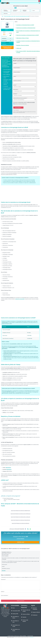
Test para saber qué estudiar (26, 610)
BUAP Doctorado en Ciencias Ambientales (20, 510)
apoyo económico (12, 347)
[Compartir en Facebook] (25, 529)
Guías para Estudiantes (35, 608)
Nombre (14, 63)
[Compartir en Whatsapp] (30, 529)
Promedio (15, 93)
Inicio (2, 16)
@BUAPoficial (8, 467)
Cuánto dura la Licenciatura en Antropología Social (25, 27)
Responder (4, 570)
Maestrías (24, 617)
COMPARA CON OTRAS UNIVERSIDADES (7, 47)
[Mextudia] (5, 3)
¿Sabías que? (18, 48)
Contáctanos (35, 615)
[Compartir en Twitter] (28, 529)
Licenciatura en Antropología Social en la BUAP (25, 25)
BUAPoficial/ (9, 469)
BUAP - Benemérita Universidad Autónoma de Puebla (21, 16)
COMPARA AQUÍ (20, 542)
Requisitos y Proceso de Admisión (22, 45)
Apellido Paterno (16, 67)
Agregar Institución (36, 612)
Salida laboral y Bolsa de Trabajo (22, 38)
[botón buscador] (39, 1)
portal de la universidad (19, 299)
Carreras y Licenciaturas (6, 10)
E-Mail (14, 76)
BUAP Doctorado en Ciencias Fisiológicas (20, 520)
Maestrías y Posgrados (25, 10)
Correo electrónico (4, 595)
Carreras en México (26, 614)
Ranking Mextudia (4, 36)
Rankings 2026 (15, 613)
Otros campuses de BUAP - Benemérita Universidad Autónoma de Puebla (28, 52)
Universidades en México (15, 617)
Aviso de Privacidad (30, 635)
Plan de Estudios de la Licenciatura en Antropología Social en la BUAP (28, 31)
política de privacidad (31, 102)
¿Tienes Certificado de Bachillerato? (20, 98)
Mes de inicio (15, 89)
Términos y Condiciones (23, 635)
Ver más (31, 637)
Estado (14, 85)
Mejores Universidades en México (9, 16)
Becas (13, 607)
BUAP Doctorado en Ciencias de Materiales (20, 513)
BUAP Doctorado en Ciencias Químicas (20, 523)
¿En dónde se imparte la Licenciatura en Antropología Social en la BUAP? (28, 41)
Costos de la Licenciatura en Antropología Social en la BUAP (27, 35)
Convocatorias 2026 (16, 610)
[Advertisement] (20, 193)
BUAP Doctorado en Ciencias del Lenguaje (20, 517)
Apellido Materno (16, 72)
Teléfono (17, 80)
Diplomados (6, 13)
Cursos (33, 10)
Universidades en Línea (15, 621)
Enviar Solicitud (18, 107)
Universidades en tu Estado (16, 630)
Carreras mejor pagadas (25, 620)
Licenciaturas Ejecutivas (15, 10)
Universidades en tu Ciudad (16, 626)
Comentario (3, 579)
